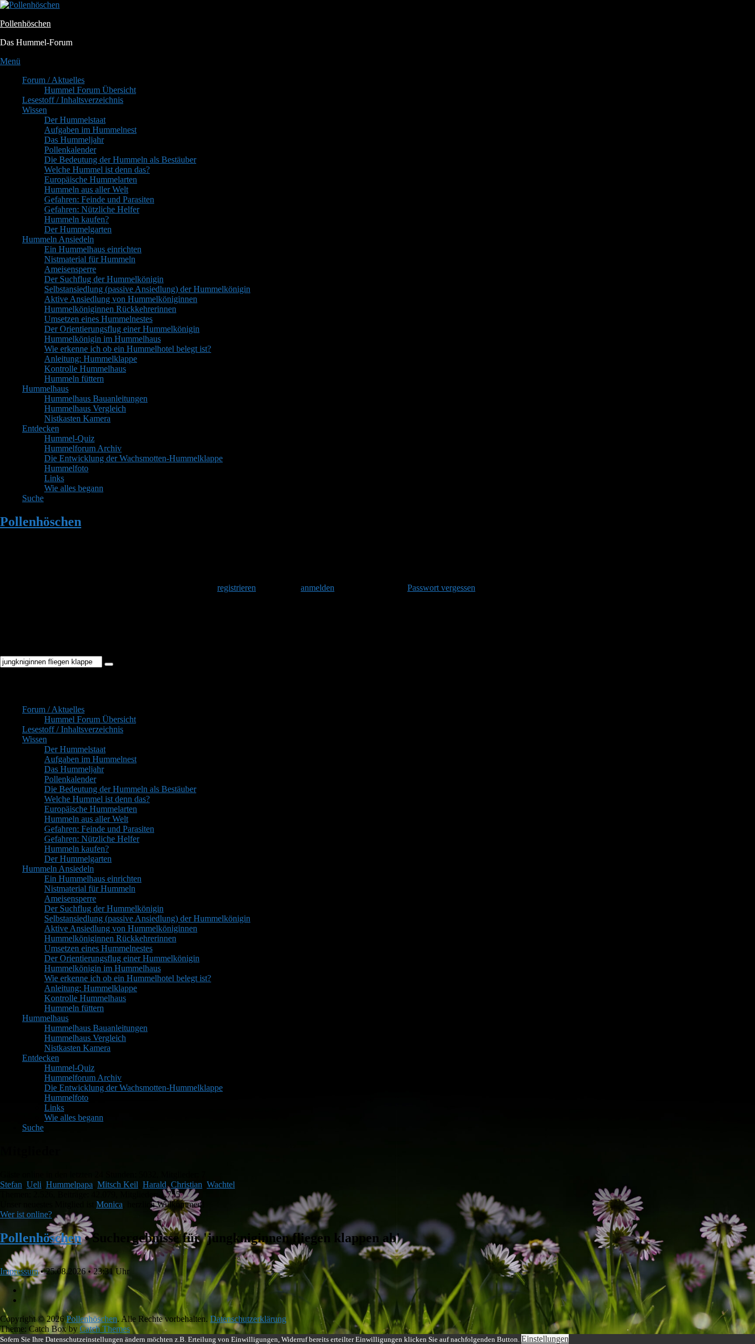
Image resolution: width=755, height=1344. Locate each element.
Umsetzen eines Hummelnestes (98, 319)
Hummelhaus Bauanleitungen (96, 398)
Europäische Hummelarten (90, 179)
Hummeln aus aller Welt (86, 189)
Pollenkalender (70, 149)
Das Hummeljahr (74, 139)
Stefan (11, 1184)
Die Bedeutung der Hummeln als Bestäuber (120, 159)
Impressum (19, 1271)
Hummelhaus (45, 388)
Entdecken (40, 428)
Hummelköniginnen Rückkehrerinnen (110, 309)
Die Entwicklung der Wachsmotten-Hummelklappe (133, 458)
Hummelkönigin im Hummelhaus (102, 338)
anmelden (317, 587)
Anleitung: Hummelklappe (90, 358)
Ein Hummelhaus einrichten (92, 249)
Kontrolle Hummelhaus (85, 368)
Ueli (34, 1184)
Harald (154, 1184)
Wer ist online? (26, 1214)
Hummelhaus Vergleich (85, 408)
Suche (33, 498)
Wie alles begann (73, 488)
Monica (109, 1204)
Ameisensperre (70, 269)
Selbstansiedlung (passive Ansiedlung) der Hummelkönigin (147, 289)
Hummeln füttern (74, 378)
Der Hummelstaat (75, 119)
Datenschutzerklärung (248, 1319)
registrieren (236, 587)
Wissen (34, 109)
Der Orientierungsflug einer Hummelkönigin (122, 329)
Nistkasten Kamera (77, 418)
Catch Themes (105, 1328)
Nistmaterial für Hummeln (89, 259)
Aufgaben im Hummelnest (90, 129)
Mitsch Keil (117, 1184)
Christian (186, 1184)
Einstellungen (545, 1338)
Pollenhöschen (25, 23)
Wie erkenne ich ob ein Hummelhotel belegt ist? (127, 348)
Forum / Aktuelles (53, 80)
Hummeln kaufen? (76, 219)
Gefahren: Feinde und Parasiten (99, 199)
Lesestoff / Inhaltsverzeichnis (72, 100)
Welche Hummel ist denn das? (97, 169)
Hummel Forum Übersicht (90, 90)
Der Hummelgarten (78, 229)
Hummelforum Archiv (83, 448)
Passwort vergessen (441, 587)
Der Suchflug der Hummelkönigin (104, 279)
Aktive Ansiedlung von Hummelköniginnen (120, 299)
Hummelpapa (69, 1184)
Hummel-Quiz (69, 438)
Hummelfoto (66, 468)
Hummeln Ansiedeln (58, 239)
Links (54, 478)
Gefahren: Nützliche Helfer (91, 209)
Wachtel (221, 1184)
